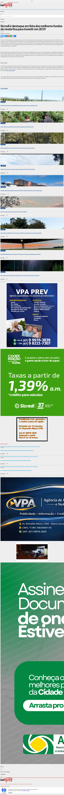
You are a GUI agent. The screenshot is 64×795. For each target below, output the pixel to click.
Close (2, 771)
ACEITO (10, 792)
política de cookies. (26, 790)
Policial (3, 123)
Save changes (6, 771)
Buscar (2, 19)
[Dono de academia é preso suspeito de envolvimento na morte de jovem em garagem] (18, 466)
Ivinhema (3, 165)
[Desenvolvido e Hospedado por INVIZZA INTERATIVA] (3, 794)
